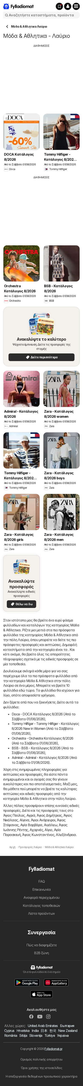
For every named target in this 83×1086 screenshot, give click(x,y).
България (67, 1026)
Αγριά (30, 815)
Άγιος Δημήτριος (49, 815)
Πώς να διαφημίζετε (41, 945)
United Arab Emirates (43, 1026)
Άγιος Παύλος (14, 815)
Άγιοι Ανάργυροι (43, 820)
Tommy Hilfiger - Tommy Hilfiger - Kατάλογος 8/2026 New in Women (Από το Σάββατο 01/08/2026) (45, 729)
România (10, 1035)
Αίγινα (24, 820)
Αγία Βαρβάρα (31, 825)
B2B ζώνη (41, 953)
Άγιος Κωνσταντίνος (38, 835)
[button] (67, 6)
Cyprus (9, 1030)
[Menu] (76, 6)
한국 (52, 1030)
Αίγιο (48, 830)
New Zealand (67, 1030)
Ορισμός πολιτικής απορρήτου (41, 1059)
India (35, 1030)
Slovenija (35, 1035)
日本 (44, 1030)
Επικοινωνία (41, 889)
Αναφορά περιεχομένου (41, 897)
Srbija (23, 1035)
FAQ (41, 881)
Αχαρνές (36, 830)
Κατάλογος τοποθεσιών (41, 905)
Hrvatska (23, 1030)
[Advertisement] (41, 77)
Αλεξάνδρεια (66, 835)
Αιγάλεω (50, 825)
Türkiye (49, 1035)
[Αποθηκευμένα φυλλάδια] (59, 6)
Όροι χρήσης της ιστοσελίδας (41, 1068)
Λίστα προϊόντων (41, 913)
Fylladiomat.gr (53, 1049)
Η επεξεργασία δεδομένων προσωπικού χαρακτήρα (41, 1076)
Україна (63, 1035)
